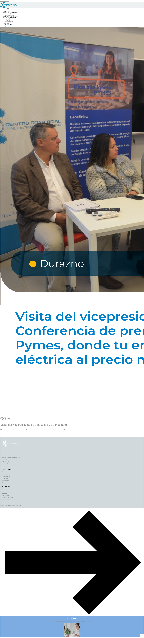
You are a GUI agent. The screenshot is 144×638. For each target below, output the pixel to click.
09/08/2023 (3, 417)
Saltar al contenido (4, 1)
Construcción (5, 482)
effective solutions (18, 505)
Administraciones (6, 476)
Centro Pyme (3, 418)
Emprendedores (5, 495)
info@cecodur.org (9, 463)
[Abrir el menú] (8, 9)
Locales (8, 418)
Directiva (4, 488)
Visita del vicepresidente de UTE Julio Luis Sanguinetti (33, 424)
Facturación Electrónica (7, 497)
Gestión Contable (6, 474)
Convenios (4, 493)
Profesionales (5, 478)
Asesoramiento (5, 480)
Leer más (2, 432)
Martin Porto (4, 419)
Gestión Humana (6, 499)
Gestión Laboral (5, 471)
